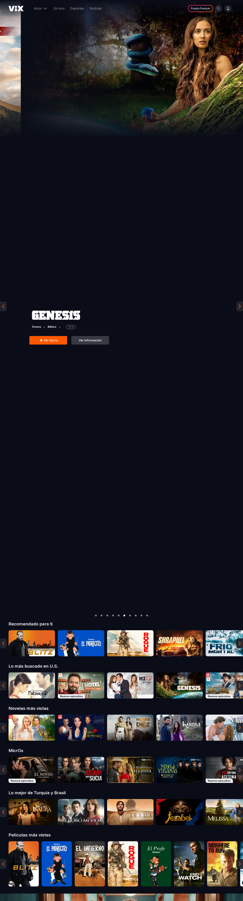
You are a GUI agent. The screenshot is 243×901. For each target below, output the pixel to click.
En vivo (59, 8)
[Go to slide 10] (147, 615)
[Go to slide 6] (124, 615)
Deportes (77, 8)
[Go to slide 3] (107, 615)
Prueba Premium (200, 8)
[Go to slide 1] (95, 615)
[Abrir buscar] (218, 8)
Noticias (96, 8)
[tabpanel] (32, 643)
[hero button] (121, 306)
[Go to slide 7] (130, 615)
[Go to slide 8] (135, 615)
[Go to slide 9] (141, 615)
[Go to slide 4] (113, 615)
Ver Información (69, 340)
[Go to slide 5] (118, 615)
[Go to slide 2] (101, 615)
